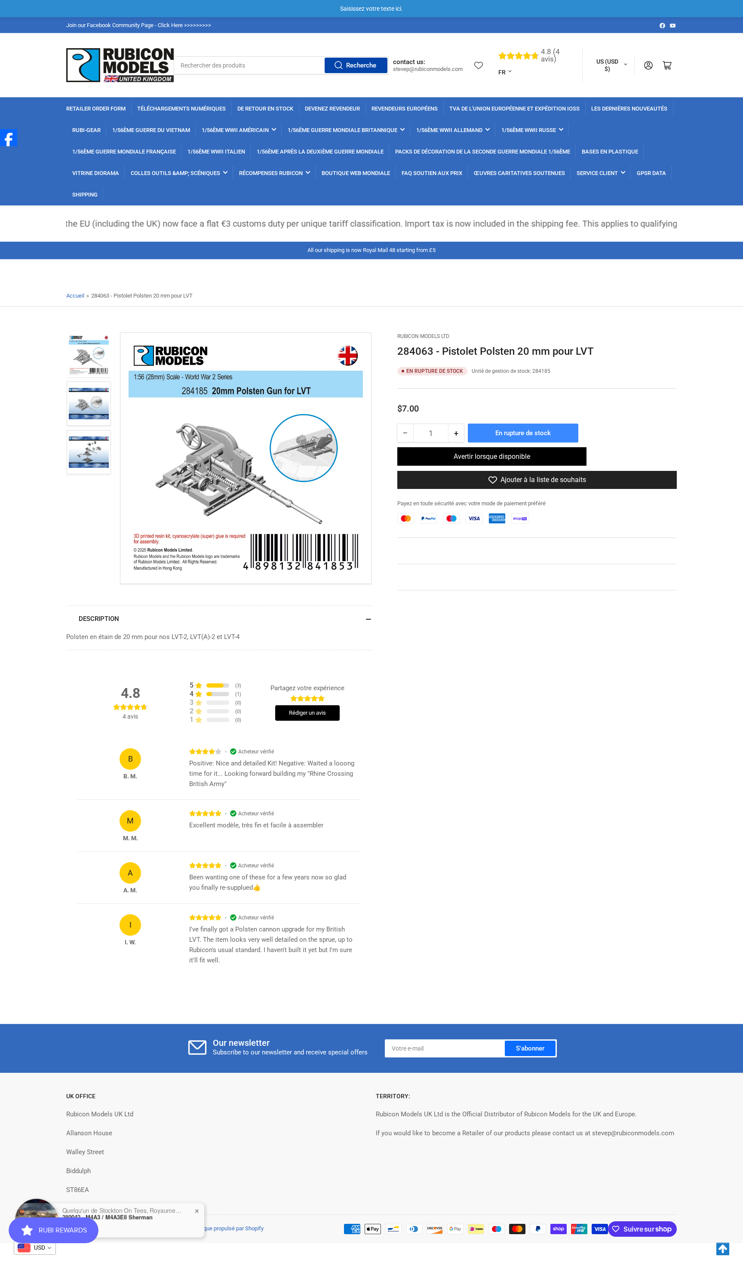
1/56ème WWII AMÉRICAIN (235, 130)
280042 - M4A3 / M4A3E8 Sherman (107, 1215)
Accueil (75, 295)
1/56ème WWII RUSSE (528, 130)
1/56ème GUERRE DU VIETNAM (151, 130)
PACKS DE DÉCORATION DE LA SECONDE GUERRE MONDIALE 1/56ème (482, 151)
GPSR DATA (651, 173)
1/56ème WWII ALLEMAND (449, 130)
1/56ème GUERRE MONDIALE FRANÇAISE (124, 151)
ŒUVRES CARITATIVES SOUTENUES (519, 173)
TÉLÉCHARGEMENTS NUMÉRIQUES (181, 108)
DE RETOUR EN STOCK (265, 108)
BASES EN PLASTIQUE (610, 151)
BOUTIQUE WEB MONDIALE (356, 173)
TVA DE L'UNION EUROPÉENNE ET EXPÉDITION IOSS (514, 108)
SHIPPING (85, 194)
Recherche (361, 65)
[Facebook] (8, 137)
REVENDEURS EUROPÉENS (405, 108)
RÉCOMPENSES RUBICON (271, 173)
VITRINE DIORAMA (95, 173)
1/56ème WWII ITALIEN (216, 151)
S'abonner (530, 1048)
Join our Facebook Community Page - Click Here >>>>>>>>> (138, 25)
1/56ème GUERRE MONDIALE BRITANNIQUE (342, 130)
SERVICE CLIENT (597, 173)
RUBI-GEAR (86, 130)
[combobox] (281, 65)
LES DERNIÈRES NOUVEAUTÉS (629, 108)
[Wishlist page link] (478, 65)
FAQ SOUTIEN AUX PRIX (432, 173)
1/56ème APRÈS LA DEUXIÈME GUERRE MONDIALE (320, 151)
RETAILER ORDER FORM (96, 108)
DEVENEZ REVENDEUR (332, 108)
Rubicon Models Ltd (423, 336)
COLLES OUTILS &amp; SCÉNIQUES (175, 173)
